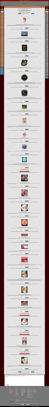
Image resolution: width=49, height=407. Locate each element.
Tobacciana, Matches (2, 52)
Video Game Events (46, 75)
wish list (16, 391)
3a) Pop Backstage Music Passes (46, 31)
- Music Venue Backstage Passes (46, 58)
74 (28, 373)
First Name (6, 379)
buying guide (17, 393)
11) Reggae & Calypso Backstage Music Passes (46, 48)
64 (22, 373)
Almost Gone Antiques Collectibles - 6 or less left (2, 20)
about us (10, 389)
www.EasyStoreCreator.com (36, 406)
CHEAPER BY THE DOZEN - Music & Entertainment (46, 21)
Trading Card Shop (2, 55)
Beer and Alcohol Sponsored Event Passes (46, 62)
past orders (34, 390)
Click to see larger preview (24, 36)
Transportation (2, 56)
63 (21, 373)
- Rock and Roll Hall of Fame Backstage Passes (46, 56)
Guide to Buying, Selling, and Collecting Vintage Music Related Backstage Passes (46, 77)
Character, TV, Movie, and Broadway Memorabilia (2, 28)
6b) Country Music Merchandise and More (46, 39)
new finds (23, 389)
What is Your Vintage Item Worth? (2, 68)
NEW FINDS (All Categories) (2, 13)
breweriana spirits (23, 391)
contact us (11, 390)
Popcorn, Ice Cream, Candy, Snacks (2, 43)
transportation (23, 395)
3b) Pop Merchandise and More (46, 32)
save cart (16, 390)
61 (20, 373)
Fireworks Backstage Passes (46, 65)
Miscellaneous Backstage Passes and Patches (46, 69)
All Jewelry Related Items (2, 21)
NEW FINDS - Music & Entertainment (46, 13)
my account (34, 392)
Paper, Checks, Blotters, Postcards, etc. (2, 37)
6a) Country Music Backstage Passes (46, 37)
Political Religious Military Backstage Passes (46, 71)
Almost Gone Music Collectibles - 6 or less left (46, 19)
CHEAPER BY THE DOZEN (2, 18)
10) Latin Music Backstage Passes (46, 46)
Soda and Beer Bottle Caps (2, 49)
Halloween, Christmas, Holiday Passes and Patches (46, 67)
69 (25, 373)
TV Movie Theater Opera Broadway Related (46, 73)
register (34, 389)
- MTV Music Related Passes (46, 57)
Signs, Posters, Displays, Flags (2, 47)
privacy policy (11, 392)
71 (26, 373)
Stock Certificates (2, 51)
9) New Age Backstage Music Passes (46, 44)
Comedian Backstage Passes (46, 63)
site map (16, 392)
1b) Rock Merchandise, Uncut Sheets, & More (46, 26)
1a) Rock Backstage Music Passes (46, 24)
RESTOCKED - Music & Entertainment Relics (46, 17)
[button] (19, 13)
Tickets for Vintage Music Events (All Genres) (46, 52)
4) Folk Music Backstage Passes (46, 34)
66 (23, 373)
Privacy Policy (21, 406)
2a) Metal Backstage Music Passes (46, 28)
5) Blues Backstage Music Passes (46, 36)
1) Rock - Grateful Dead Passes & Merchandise (46, 23)
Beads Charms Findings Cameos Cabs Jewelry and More (2, 23)
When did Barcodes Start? (2, 72)
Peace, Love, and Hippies (2, 38)
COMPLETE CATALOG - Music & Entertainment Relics (46, 15)
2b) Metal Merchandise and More (46, 29)
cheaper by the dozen (24, 390)
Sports (2, 50)
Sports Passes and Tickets (46, 72)
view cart (16, 389)
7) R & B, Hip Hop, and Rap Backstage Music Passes (46, 41)
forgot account (34, 391)
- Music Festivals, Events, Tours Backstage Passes (46, 54)
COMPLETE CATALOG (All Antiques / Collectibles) (2, 16)
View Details (40, 15)
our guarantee (11, 391)
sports (22, 393)
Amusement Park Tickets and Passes (46, 60)
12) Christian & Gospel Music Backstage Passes (46, 50)
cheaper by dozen (29, 390)
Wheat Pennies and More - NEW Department (2, 14)
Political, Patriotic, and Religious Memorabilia (2, 41)
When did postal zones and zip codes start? (2, 71)
